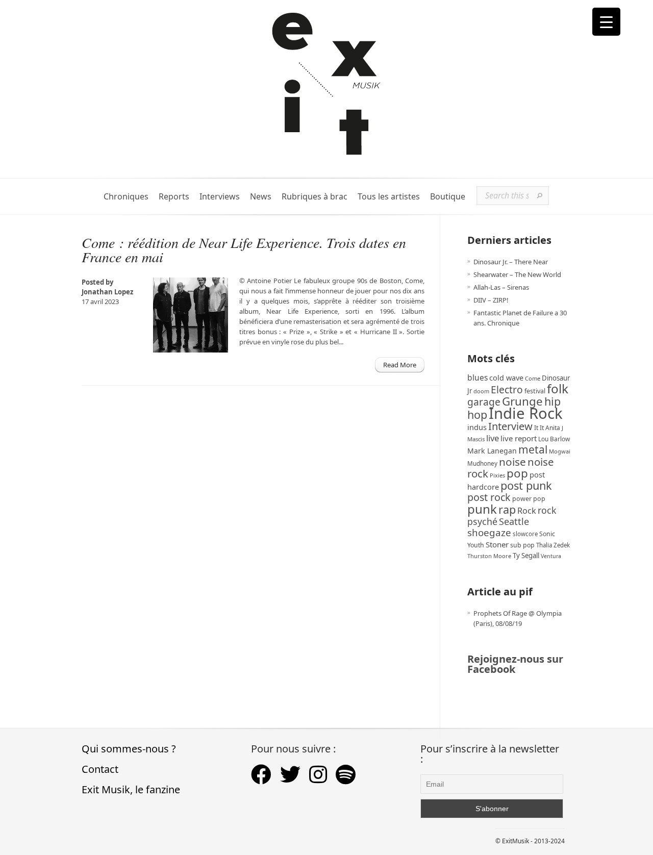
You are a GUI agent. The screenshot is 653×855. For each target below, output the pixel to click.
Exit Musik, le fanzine (131, 789)
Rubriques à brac (314, 196)
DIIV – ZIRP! (491, 300)
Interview (510, 426)
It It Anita (547, 427)
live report (518, 438)
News (260, 196)
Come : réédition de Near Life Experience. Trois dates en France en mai (244, 249)
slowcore (525, 534)
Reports (174, 196)
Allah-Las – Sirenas (501, 287)
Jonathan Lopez (107, 291)
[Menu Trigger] (606, 22)
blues (477, 377)
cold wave (506, 378)
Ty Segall (526, 555)
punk (482, 508)
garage (483, 402)
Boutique (447, 196)
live (492, 438)
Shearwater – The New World (517, 274)
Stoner (497, 544)
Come (532, 378)
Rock (526, 510)
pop (517, 473)
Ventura (551, 556)
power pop (528, 498)
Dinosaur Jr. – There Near (510, 261)
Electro (507, 389)
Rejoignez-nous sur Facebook (515, 664)
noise (512, 462)
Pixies (497, 475)
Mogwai (559, 451)
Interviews (219, 196)
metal (532, 449)
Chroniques (126, 196)
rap (507, 509)
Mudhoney (482, 463)
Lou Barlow (554, 439)
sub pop (522, 545)
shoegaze (489, 532)
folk (557, 388)
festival (534, 391)
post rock (489, 497)
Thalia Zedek (553, 545)
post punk (526, 485)
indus (477, 427)
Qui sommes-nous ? (129, 749)
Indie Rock (526, 413)
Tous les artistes (389, 196)
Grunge (522, 401)
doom (481, 391)
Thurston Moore (489, 556)
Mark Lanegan (492, 451)
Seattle (514, 521)
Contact (100, 769)
